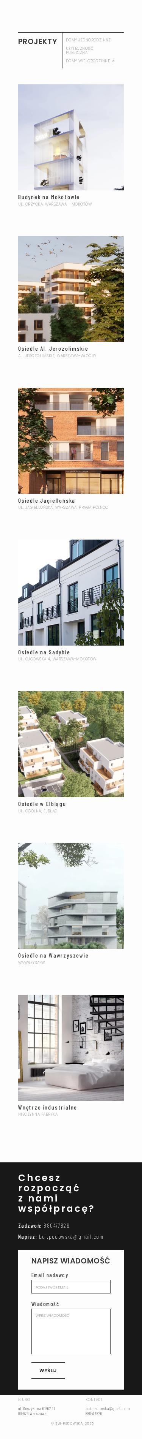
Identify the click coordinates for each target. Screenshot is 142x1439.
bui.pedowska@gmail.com (71, 1236)
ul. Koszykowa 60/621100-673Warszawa (36, 1411)
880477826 (56, 1225)
